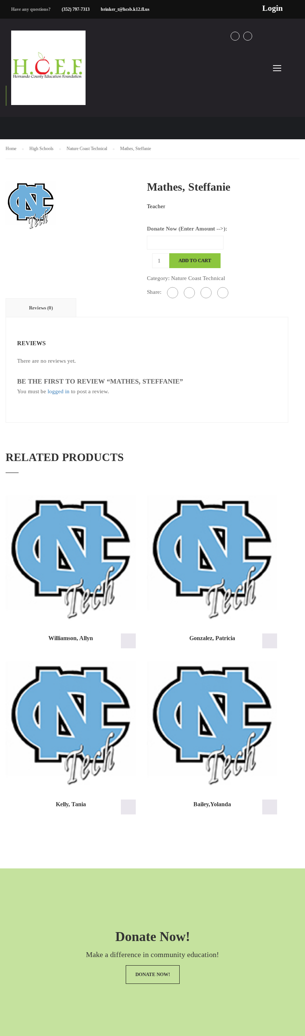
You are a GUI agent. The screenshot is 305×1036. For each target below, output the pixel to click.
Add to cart (195, 260)
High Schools (41, 148)
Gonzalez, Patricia (212, 638)
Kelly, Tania (71, 804)
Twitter (247, 36)
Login (272, 8)
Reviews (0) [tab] (41, 308)
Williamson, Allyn (70, 638)
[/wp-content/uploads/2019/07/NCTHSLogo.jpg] (31, 205)
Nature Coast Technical (87, 148)
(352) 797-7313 (76, 9)
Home (11, 148)
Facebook (235, 36)
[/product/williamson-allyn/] (71, 558)
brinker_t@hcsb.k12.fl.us (125, 9)
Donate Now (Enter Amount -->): (187, 229)
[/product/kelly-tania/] (71, 724)
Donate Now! (152, 974)
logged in (59, 391)
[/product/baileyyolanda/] (212, 724)
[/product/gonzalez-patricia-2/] (212, 558)
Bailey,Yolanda (212, 804)
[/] (48, 74)
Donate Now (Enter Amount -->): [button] (128, 640)
